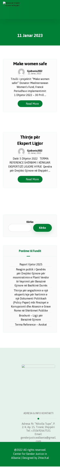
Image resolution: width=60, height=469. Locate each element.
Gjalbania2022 (34, 71)
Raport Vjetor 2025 (31, 264)
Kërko (30, 221)
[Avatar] (21, 72)
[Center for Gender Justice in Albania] (14, 9)
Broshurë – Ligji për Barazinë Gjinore (31, 317)
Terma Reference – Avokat (31, 324)
